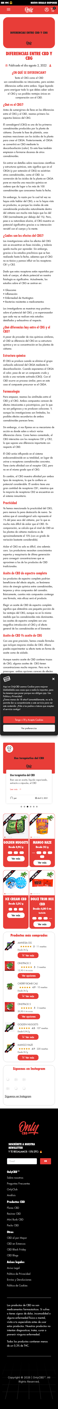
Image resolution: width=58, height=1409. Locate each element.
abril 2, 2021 (42, 798)
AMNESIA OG (25, 942)
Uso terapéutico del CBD (22, 775)
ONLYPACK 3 (24, 963)
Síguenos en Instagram (18, 1096)
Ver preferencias (29, 728)
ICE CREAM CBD (15, 899)
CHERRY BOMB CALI (28, 983)
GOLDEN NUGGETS (16, 842)
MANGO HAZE (42, 842)
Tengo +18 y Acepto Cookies (29, 719)
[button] (53, 679)
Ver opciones (29, 975)
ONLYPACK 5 (24, 1004)
